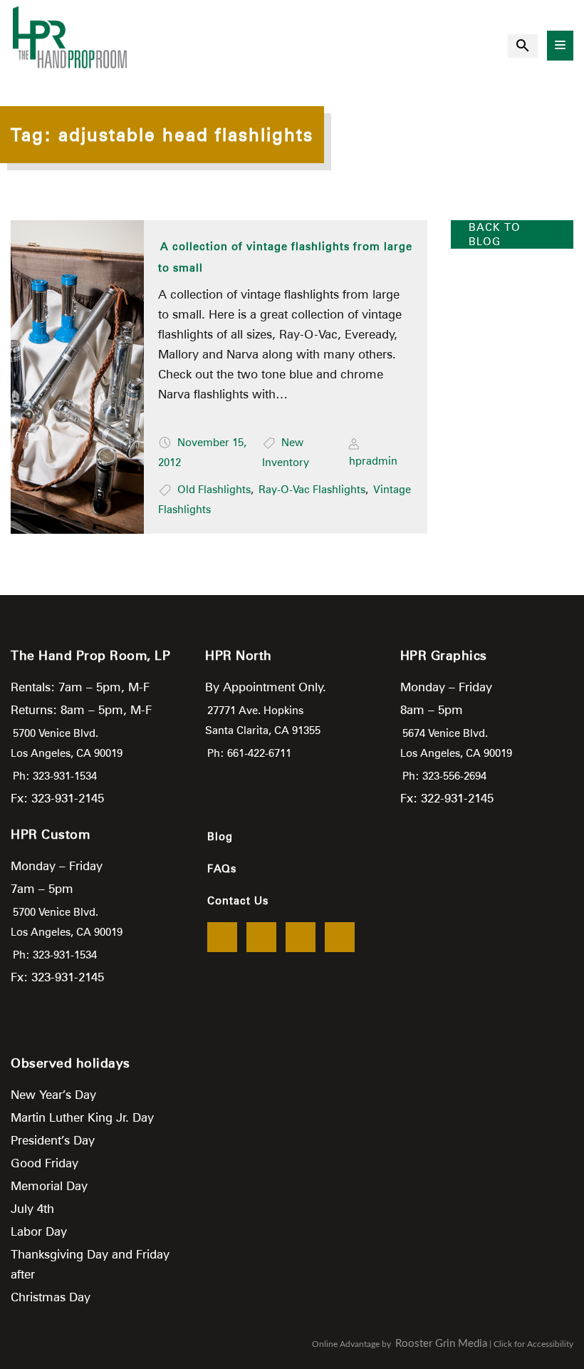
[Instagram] (340, 937)
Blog (220, 836)
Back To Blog (495, 234)
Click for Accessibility (533, 1344)
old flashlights (214, 489)
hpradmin (373, 461)
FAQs (221, 868)
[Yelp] (301, 937)
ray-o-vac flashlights (312, 489)
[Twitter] (261, 937)
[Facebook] (222, 937)
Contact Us (237, 900)
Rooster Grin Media (441, 1343)
